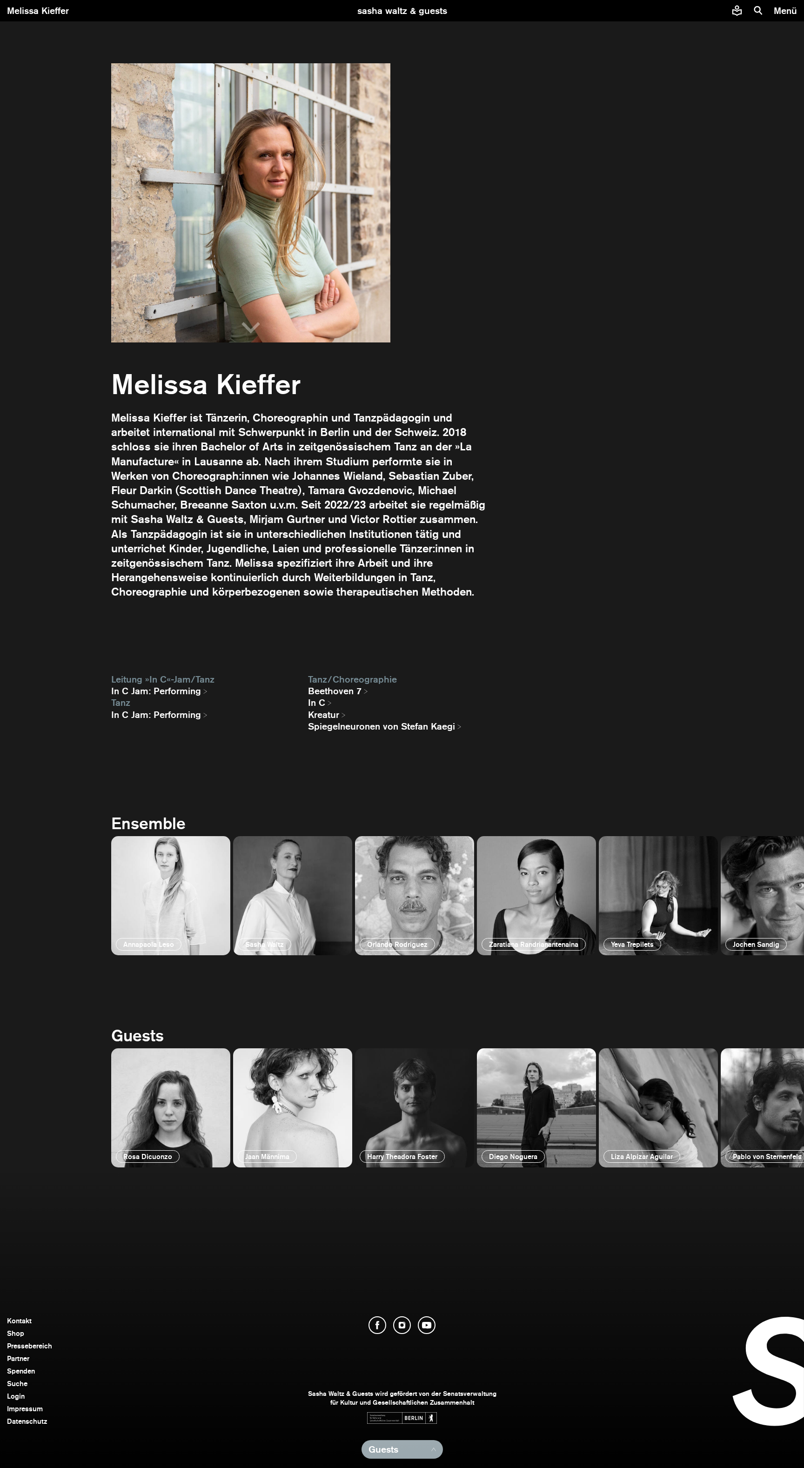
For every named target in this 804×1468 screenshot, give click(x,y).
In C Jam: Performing (156, 691)
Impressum (25, 1408)
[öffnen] (170, 895)
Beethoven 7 (335, 691)
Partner (18, 1358)
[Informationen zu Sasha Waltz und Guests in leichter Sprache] (737, 10)
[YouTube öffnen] (427, 1325)
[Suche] (758, 10)
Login (16, 1396)
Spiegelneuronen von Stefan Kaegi (381, 726)
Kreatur (323, 715)
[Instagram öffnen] (402, 1325)
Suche (17, 1383)
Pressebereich (29, 1345)
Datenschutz (27, 1421)
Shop (15, 1333)
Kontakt (19, 1320)
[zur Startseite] (402, 11)
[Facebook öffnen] (377, 1325)
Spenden (21, 1371)
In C (316, 703)
